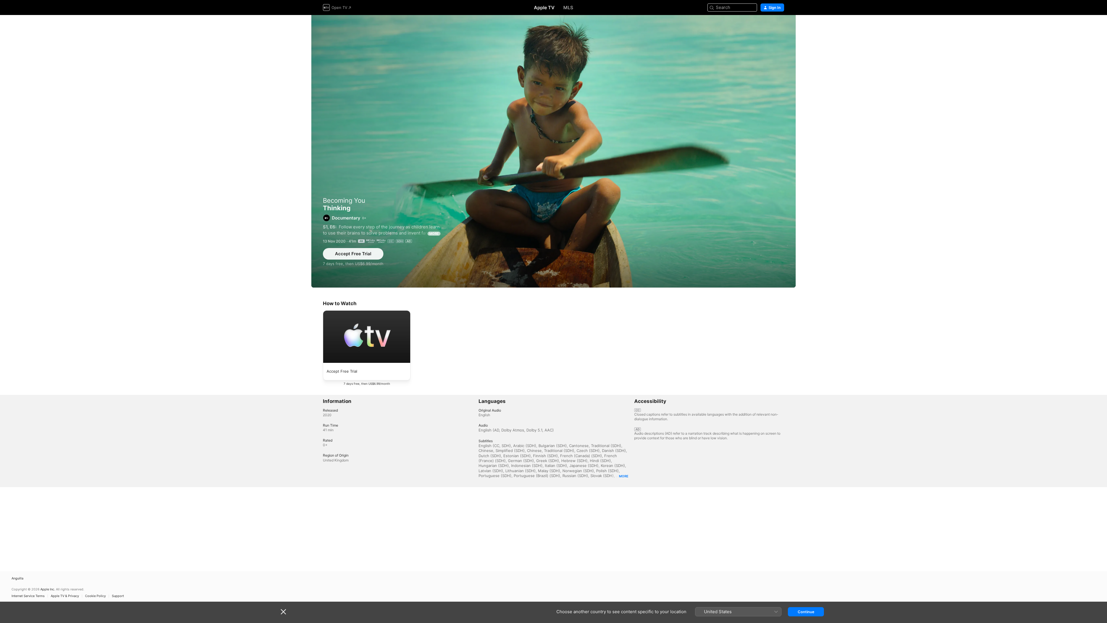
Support (118, 596)
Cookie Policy (95, 596)
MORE (434, 234)
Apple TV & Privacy (65, 596)
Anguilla (17, 578)
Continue (806, 611)
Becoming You (344, 200)
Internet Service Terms (28, 596)
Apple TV (544, 7)
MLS (568, 7)
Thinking (553, 151)
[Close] (283, 611)
